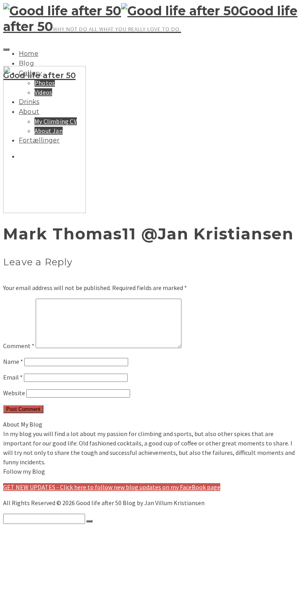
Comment (18, 346)
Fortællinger (36, 605)
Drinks (27, 573)
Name (13, 361)
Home (28, 53)
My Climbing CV (55, 589)
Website (14, 393)
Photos (44, 558)
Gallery (28, 550)
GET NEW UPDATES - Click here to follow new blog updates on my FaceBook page (111, 487)
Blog (26, 63)
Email (13, 377)
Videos (43, 565)
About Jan (48, 597)
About (27, 581)
